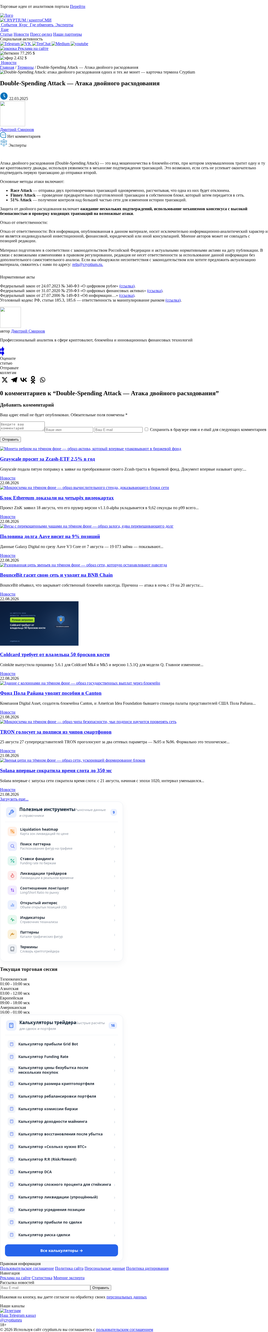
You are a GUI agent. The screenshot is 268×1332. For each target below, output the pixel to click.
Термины (25, 67)
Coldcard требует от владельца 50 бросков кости (55, 654)
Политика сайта (69, 1268)
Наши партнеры (67, 34)
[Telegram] (14, 380)
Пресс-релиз (41, 34)
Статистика (42, 1278)
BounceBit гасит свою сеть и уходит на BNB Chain (56, 575)
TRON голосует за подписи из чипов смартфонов (55, 732)
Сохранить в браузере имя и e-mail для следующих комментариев (208, 429)
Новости (21, 34)
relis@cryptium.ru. (87, 264)
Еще (4, 29)
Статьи (6, 34)
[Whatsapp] (42, 380)
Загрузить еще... (14, 799)
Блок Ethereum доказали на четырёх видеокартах (57, 498)
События (9, 25)
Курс (23, 25)
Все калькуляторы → (61, 1250)
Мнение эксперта (69, 1278)
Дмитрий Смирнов (17, 129)
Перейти (77, 6)
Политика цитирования (147, 1268)
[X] (4, 380)
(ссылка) (127, 286)
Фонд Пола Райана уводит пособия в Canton (51, 693)
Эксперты (63, 25)
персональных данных (127, 1297)
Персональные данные (105, 1268)
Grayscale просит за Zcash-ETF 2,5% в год (47, 459)
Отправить (10, 439)
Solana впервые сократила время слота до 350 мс (56, 770)
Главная (7, 67)
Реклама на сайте (32, 48)
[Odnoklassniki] (33, 380)
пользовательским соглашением (124, 1329)
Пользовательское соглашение (27, 1268)
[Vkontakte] (23, 380)
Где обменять (41, 25)
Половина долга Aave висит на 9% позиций (50, 536)
